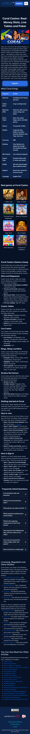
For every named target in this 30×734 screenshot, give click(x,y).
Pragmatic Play (8, 610)
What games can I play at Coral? (13, 508)
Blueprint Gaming (9, 642)
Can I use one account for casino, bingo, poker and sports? (11, 542)
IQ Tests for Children (10, 675)
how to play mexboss (10, 669)
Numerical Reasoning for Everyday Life (16, 687)
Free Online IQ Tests (10, 671)
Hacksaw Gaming (9, 630)
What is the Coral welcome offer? (12, 501)
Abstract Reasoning (10, 689)
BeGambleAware (9, 585)
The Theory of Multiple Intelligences (15, 691)
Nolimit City (7, 634)
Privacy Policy (15, 724)
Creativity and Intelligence (12, 697)
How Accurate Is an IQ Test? (13, 677)
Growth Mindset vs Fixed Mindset (14, 693)
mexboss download (10, 663)
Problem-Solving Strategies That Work (16, 699)
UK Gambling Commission (12, 577)
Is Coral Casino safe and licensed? (11, 494)
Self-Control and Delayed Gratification (16, 695)
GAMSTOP (7, 597)
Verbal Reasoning (9, 685)
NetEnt (6, 622)
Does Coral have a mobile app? (13, 549)
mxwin (15, 726)
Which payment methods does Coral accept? (13, 514)
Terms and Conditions (15, 722)
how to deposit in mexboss (12, 665)
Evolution (7, 616)
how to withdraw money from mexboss (16, 667)
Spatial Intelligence (10, 683)
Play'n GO (7, 626)
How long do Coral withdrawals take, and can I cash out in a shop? (13, 532)
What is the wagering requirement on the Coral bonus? (11, 523)
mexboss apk (8, 661)
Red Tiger (7, 638)
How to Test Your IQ (10, 679)
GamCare (7, 591)
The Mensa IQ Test (9, 673)
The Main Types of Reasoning (13, 681)
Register (19, 3)
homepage (18, 424)
